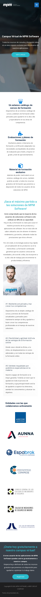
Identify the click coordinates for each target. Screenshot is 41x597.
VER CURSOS (20, 54)
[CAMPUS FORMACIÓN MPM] (11, 4)
